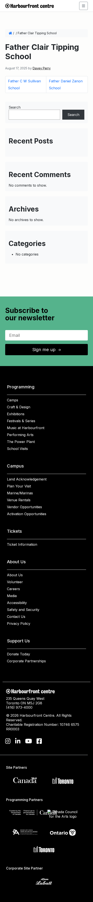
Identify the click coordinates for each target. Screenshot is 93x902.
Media (12, 596)
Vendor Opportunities (24, 507)
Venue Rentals (18, 500)
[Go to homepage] (29, 5)
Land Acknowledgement (26, 479)
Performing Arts (20, 435)
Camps (12, 400)
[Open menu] (83, 6)
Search (15, 107)
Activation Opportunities (26, 514)
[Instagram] (8, 741)
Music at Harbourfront (25, 428)
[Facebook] (39, 741)
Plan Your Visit (19, 486)
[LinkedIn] (18, 741)
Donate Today (18, 654)
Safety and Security (23, 609)
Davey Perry (42, 68)
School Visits (17, 448)
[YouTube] (28, 741)
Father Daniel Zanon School (66, 84)
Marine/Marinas (20, 493)
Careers (13, 589)
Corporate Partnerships (26, 661)
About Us (15, 575)
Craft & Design (18, 407)
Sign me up (47, 349)
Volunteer (15, 582)
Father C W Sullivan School (24, 84)
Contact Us (16, 616)
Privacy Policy (18, 623)
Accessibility (17, 603)
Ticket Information (22, 544)
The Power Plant (21, 442)
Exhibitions (15, 414)
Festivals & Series (21, 421)
